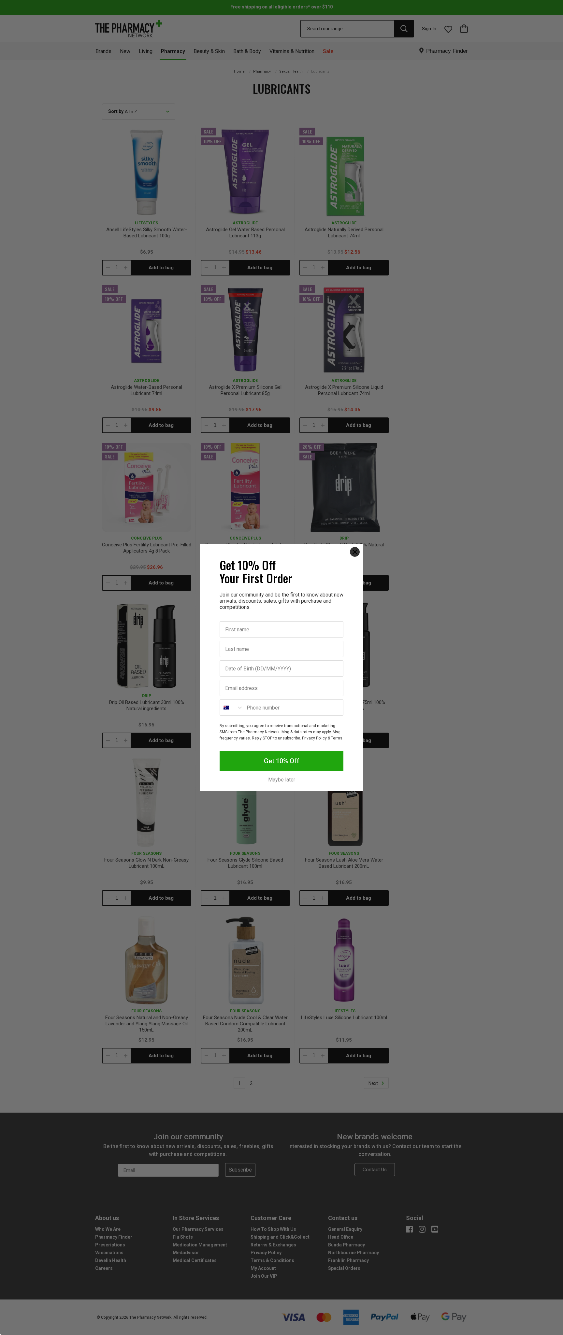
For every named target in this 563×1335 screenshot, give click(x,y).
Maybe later (281, 779)
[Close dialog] (355, 552)
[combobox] (231, 707)
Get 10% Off (281, 761)
